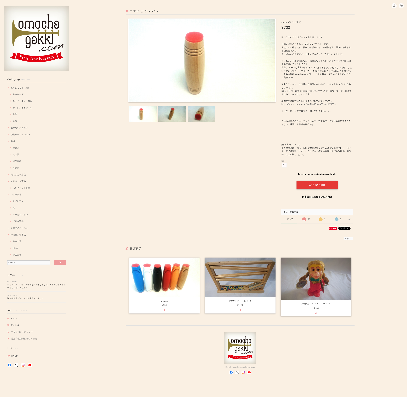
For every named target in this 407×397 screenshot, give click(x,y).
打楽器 (16, 168)
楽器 (13, 141)
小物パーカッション (20, 134)
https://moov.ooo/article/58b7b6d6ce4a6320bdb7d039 (308, 104)
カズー (16, 121)
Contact (15, 325)
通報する (348, 239)
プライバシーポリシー (22, 332)
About (14, 318)
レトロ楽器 (16, 194)
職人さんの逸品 (18, 174)
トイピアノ (18, 201)
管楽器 (16, 148)
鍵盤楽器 (17, 161)
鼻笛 (15, 114)
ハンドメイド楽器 (21, 188)
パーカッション (20, 214)
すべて (290, 219)
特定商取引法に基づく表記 (24, 338)
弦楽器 (16, 154)
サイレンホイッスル (22, 107)
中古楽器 (17, 241)
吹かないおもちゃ (19, 128)
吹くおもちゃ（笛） (20, 87)
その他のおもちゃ (19, 228)
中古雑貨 (17, 255)
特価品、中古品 (18, 234)
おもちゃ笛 (18, 94)
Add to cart (317, 185)
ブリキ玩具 (18, 221)
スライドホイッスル (22, 101)
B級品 (16, 248)
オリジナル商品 (18, 181)
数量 (283, 161)
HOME (14, 356)
